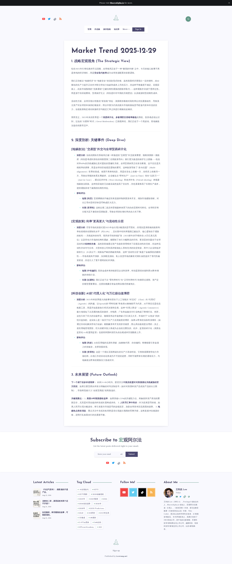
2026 (105, 499)
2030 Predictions (97, 508)
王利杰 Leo (181, 490)
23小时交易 (104, 513)
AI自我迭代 (84, 490)
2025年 (82, 499)
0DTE (96, 490)
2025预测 (94, 499)
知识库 (117, 29)
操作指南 (107, 29)
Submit (132, 454)
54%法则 (97, 522)
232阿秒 (91, 513)
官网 (89, 29)
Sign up (116, 550)
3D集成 (82, 518)
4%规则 (93, 518)
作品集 (97, 29)
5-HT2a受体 (84, 522)
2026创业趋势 (84, 504)
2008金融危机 (98, 494)
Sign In (138, 29)
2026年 (98, 504)
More (125, 29)
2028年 (82, 508)
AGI (100, 527)
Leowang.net (121, 556)
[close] (229, 3)
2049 (81, 513)
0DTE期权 (83, 494)
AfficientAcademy (86, 527)
